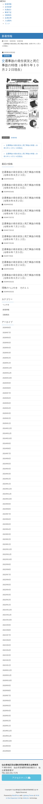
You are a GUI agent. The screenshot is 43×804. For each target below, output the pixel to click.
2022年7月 (7, 575)
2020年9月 (7, 685)
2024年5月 (7, 464)
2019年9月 (7, 746)
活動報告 (8, 15)
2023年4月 (7, 529)
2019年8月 (7, 751)
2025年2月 (7, 418)
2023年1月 (7, 544)
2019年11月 (7, 736)
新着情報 (8, 4)
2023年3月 (7, 534)
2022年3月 (7, 595)
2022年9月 (7, 564)
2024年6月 (7, 458)
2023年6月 (7, 519)
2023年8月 (7, 509)
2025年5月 (7, 403)
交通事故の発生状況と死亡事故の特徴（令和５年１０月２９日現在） (21, 155)
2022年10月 (7, 559)
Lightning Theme (28, 795)
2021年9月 (7, 625)
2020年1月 (7, 726)
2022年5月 (7, 585)
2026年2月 (7, 358)
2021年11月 (7, 615)
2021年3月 (7, 655)
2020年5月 (7, 706)
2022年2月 (7, 600)
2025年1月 (7, 423)
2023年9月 (7, 504)
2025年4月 (7, 408)
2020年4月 (7, 711)
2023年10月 (7, 499)
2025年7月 (7, 393)
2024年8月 (7, 448)
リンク (7, 23)
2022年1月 (7, 605)
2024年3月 (7, 474)
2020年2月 (7, 721)
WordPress (15, 795)
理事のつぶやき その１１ (15, 288)
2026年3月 (7, 353)
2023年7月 (7, 514)
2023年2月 (7, 539)
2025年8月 (7, 388)
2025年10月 (7, 378)
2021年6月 (7, 640)
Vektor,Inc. (26, 798)
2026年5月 (7, 343)
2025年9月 (7, 383)
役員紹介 (8, 10)
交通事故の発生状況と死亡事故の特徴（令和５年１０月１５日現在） (21, 146)
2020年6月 (7, 700)
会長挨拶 (8, 7)
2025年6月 (7, 398)
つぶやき (6, 305)
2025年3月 (7, 413)
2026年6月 (7, 338)
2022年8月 (7, 569)
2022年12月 (7, 549)
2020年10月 (7, 680)
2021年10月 (7, 620)
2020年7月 (7, 695)
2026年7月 (7, 333)
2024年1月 (7, 484)
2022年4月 (7, 590)
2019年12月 (7, 731)
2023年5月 (7, 524)
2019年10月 (7, 741)
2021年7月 (7, 635)
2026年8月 (7, 327)
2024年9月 (7, 443)
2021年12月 (7, 610)
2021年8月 (7, 630)
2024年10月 (7, 438)
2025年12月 (7, 368)
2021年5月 (7, 645)
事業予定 (8, 12)
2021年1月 (7, 665)
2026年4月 (7, 348)
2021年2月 (7, 660)
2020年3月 (7, 716)
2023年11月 (7, 494)
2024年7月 (7, 453)
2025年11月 (7, 373)
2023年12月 (7, 489)
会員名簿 (8, 18)
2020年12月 (7, 670)
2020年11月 (7, 675)
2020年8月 (7, 690)
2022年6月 (7, 580)
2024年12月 (7, 428)
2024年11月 (7, 433)
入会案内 (8, 21)
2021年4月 (7, 650)
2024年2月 (7, 479)
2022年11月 (7, 554)
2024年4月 (7, 469)
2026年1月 (7, 363)
